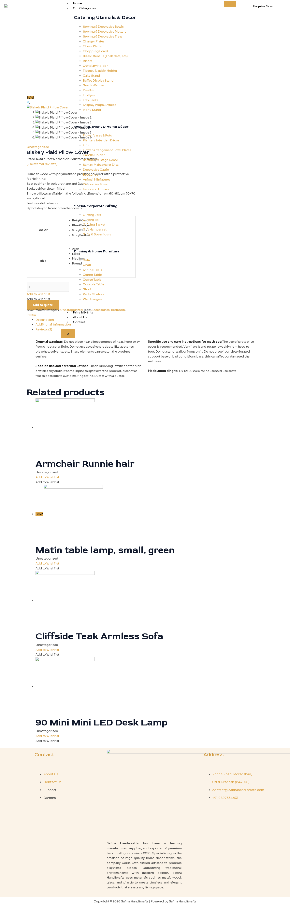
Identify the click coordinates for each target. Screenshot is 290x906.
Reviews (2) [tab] (44, 329)
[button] (28, 102)
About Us (80, 317)
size (43, 261)
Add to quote (43, 305)
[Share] (277, 4)
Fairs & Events (83, 312)
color (43, 230)
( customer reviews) (42, 164)
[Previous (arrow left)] (7, 453)
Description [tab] (45, 320)
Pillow (31, 315)
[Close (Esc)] (285, 4)
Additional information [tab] (53, 324)
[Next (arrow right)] (283, 453)
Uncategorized (38, 147)
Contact (79, 322)
